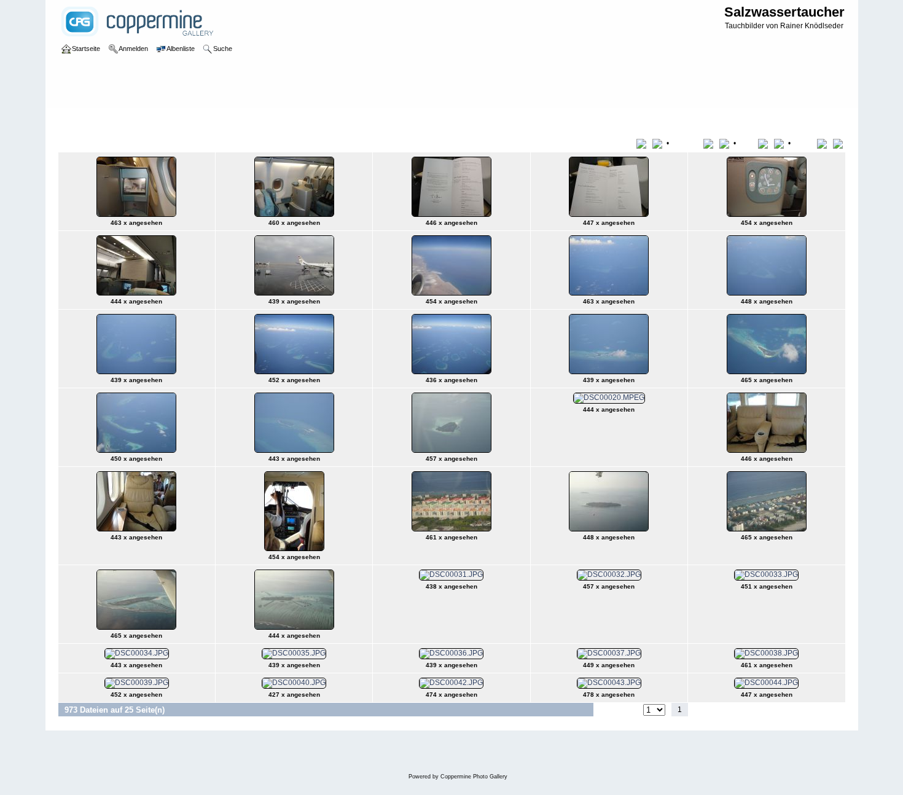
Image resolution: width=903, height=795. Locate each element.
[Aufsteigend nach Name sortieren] (710, 143)
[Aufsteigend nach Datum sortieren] (765, 143)
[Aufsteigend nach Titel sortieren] (643, 143)
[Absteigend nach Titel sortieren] (658, 143)
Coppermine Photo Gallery (473, 776)
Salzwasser (122, 119)
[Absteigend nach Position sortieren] (839, 143)
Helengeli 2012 (218, 119)
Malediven (167, 119)
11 (799, 709)
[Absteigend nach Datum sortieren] (780, 143)
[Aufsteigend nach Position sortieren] (824, 143)
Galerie (83, 119)
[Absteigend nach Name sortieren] (725, 143)
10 (784, 709)
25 (815, 709)
